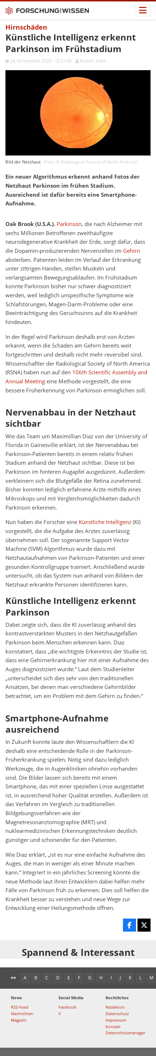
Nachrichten (22, 1013)
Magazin (18, 1020)
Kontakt (113, 1026)
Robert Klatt (93, 61)
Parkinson (69, 224)
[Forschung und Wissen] (47, 11)
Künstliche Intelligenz (105, 522)
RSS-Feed (19, 1007)
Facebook (67, 1007)
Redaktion (115, 1007)
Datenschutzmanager (125, 1032)
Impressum (116, 1020)
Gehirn (131, 251)
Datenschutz (117, 1013)
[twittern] (144, 925)
